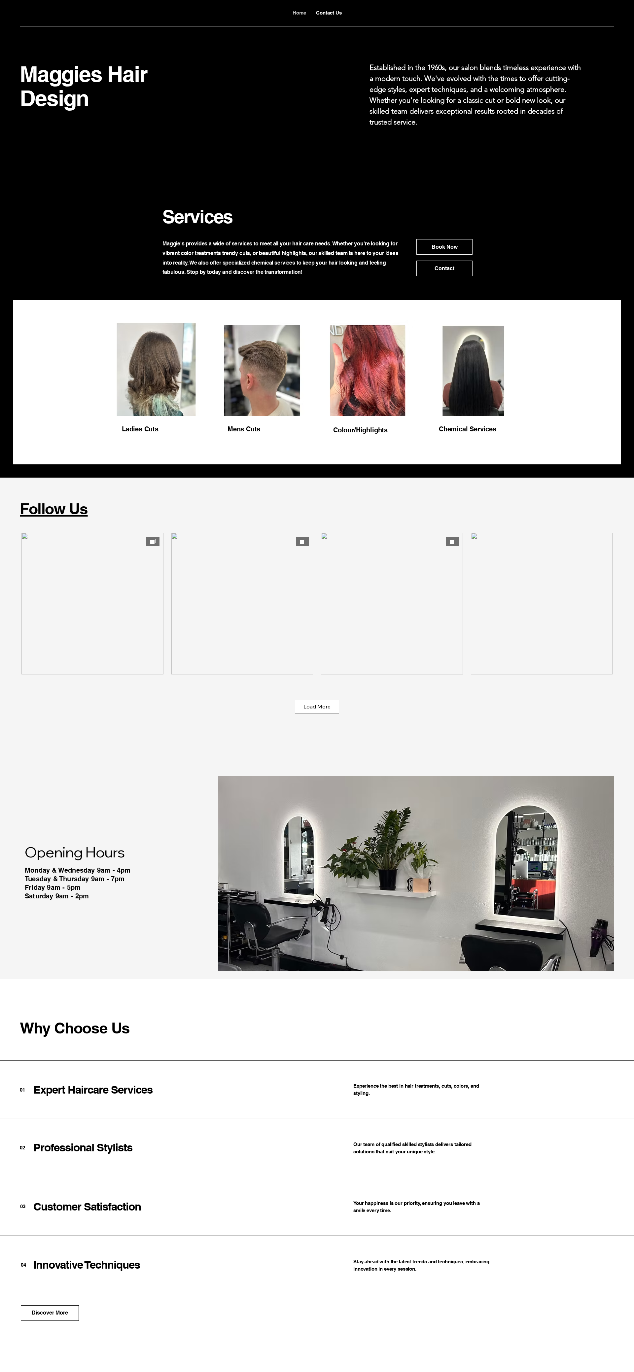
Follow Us (54, 509)
